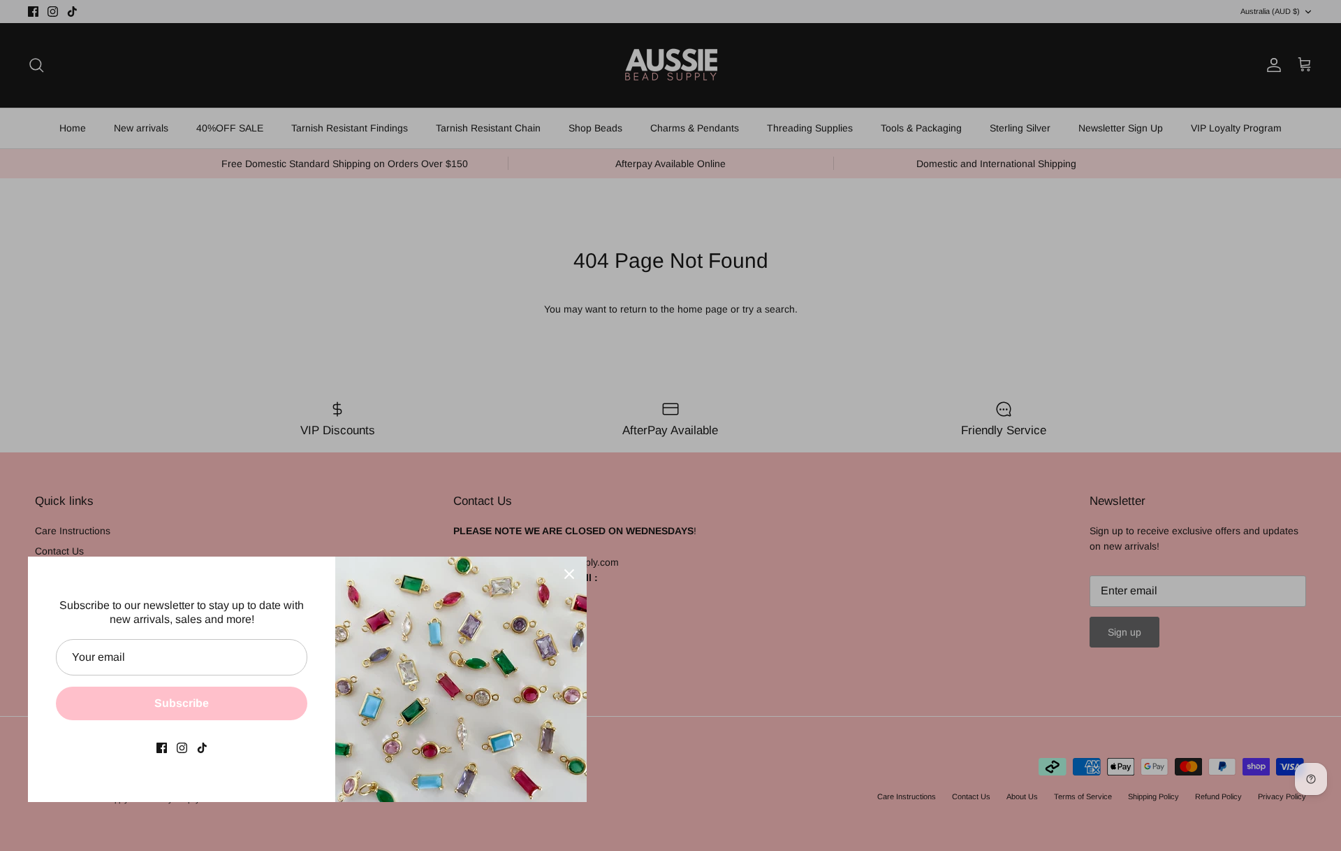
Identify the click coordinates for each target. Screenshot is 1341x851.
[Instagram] (182, 748)
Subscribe (181, 703)
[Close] (569, 574)
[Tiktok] (202, 748)
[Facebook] (161, 748)
